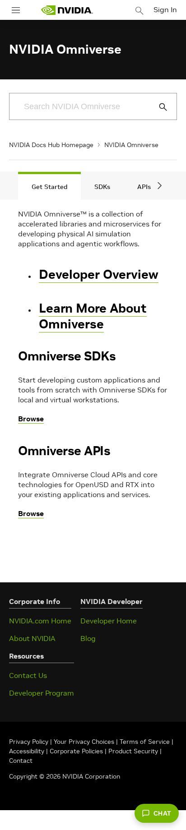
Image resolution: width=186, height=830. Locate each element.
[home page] (67, 10)
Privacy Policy (29, 742)
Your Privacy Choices (84, 742)
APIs (144, 187)
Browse (31, 418)
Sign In (165, 9)
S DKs (102, 187)
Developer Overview (98, 274)
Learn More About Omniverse (93, 316)
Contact (21, 760)
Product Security (133, 751)
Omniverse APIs (64, 451)
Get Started (49, 187)
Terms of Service (145, 742)
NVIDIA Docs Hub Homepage (51, 145)
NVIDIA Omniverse (131, 145)
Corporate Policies (76, 751)
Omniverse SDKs (67, 356)
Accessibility (26, 751)
